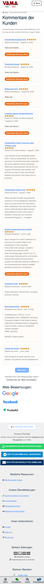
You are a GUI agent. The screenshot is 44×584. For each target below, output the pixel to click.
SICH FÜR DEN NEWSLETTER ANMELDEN (24, 462)
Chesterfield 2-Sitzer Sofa (15, 190)
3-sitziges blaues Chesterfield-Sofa (19, 113)
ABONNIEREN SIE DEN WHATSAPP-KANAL (23, 446)
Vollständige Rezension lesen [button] (17, 54)
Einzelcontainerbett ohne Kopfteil (18, 229)
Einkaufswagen (38, 581)
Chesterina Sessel (12, 64)
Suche (27, 582)
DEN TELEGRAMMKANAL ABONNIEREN (24, 454)
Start (6, 12)
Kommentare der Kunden (23, 426)
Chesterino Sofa (11, 283)
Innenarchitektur (11, 501)
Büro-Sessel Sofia (12, 306)
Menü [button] (5, 582)
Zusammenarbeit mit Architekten (17, 495)
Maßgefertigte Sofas (12, 506)
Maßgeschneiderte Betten (15, 511)
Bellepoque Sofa (11, 89)
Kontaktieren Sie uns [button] (16, 582)
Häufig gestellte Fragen (13, 480)
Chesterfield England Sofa (15, 39)
